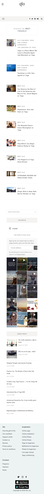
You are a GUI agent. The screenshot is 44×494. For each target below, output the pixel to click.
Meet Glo (21, 86)
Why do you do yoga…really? (27, 351)
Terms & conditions (8, 449)
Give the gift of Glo (8, 431)
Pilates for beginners (29, 449)
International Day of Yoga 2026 (16, 392)
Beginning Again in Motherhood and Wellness (20, 410)
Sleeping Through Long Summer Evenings (19, 363)
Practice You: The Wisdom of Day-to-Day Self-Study (20, 372)
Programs (5, 464)
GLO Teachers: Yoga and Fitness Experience (25, 42)
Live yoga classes (28, 452)
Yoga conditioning (28, 455)
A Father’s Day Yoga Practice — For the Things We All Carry (22, 383)
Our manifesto (7, 434)
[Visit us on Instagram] (23, 477)
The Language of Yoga (26, 47)
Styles (4, 470)
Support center (7, 437)
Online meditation (28, 434)
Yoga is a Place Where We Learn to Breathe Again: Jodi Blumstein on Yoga (27, 53)
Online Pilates (26, 437)
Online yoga (26, 431)
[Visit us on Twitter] (18, 477)
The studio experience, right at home (27, 341)
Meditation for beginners (30, 446)
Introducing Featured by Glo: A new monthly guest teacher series (21, 401)
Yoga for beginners (28, 443)
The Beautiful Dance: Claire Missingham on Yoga (25, 128)
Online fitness (26, 440)
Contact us (6, 440)
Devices (5, 443)
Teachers (5, 467)
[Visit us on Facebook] (26, 477)
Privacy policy (7, 446)
